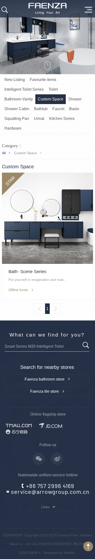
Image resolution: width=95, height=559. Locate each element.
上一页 (39, 308)
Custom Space (25, 153)
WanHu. (70, 553)
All (4, 153)
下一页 (55, 308)
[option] (47, 37)
